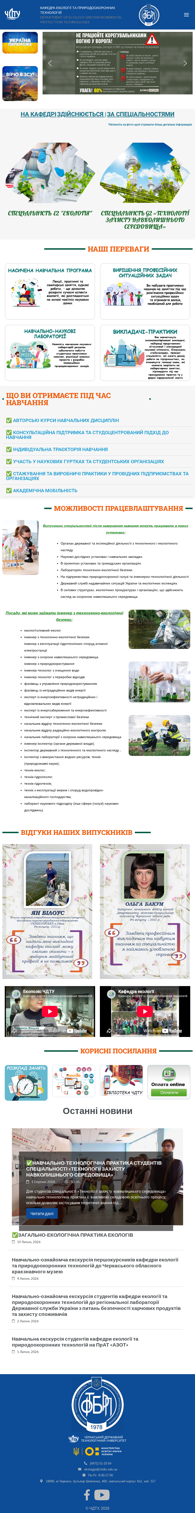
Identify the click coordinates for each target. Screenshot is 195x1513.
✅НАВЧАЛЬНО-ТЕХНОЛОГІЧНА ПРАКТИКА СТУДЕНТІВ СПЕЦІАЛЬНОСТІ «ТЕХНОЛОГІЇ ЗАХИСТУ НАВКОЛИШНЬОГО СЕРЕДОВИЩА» (94, 1175)
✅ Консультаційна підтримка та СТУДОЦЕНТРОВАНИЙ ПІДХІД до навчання (87, 441)
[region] (118, 63)
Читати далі (42, 1220)
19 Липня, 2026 (28, 1248)
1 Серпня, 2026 (43, 1188)
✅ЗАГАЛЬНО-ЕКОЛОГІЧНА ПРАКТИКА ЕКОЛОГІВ (72, 1241)
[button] (50, 63)
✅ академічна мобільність (42, 497)
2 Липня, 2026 (28, 1328)
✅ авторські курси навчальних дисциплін (62, 427)
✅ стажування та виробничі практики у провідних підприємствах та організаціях (97, 482)
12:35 (75, 1188)
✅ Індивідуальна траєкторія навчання (57, 456)
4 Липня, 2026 (28, 1285)
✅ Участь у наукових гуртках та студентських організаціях (85, 468)
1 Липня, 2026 (28, 1358)
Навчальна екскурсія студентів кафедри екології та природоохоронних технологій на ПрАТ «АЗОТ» (75, 1348)
